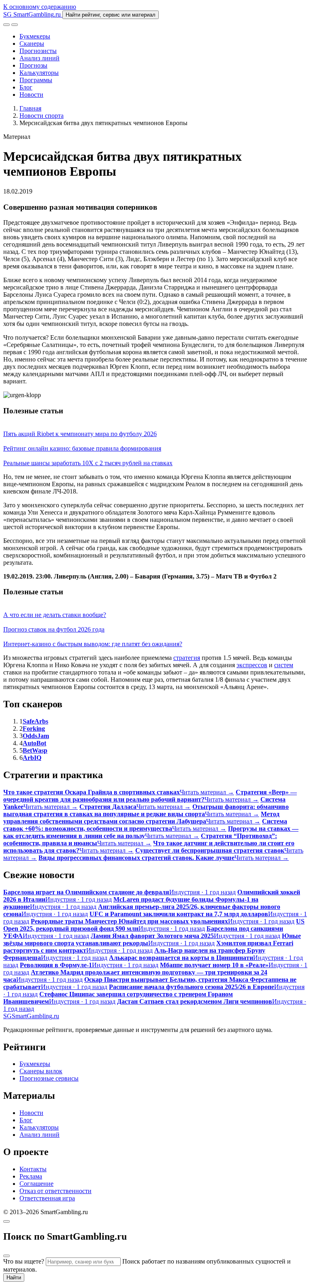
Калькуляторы (39, 72)
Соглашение (36, 1183)
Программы (35, 80)
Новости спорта (41, 115)
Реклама (30, 1176)
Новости (31, 94)
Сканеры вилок (40, 1071)
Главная (30, 108)
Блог (25, 87)
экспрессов (251, 665)
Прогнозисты (38, 50)
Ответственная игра (47, 1198)
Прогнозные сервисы (49, 1078)
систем (283, 665)
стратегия (186, 657)
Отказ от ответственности (55, 1190)
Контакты (33, 1169)
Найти (13, 1277)
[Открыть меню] (14, 24)
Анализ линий (39, 58)
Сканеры (31, 43)
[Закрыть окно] (6, 1221)
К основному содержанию (39, 6)
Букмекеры (34, 36)
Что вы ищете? (23, 1261)
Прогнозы (33, 65)
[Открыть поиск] (6, 24)
